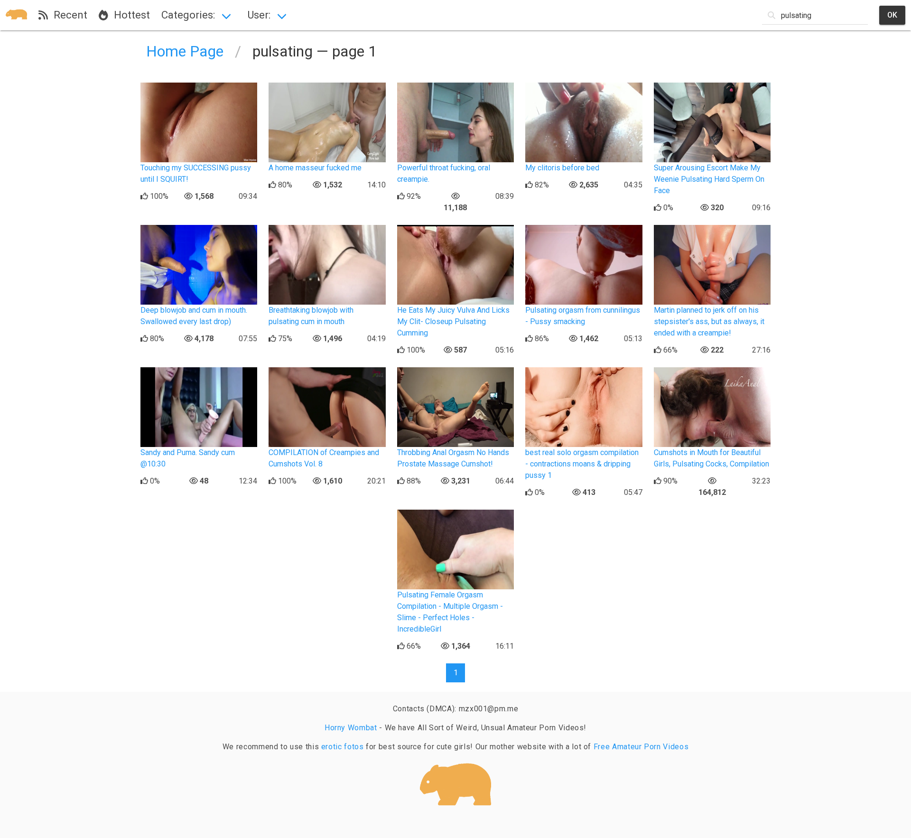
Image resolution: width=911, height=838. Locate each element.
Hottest (129, 15)
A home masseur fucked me (315, 167)
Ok (892, 14)
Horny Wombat (351, 727)
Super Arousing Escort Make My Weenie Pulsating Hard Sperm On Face (709, 179)
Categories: (188, 15)
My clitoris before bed (562, 167)
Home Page (184, 51)
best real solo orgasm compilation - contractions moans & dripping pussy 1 (582, 464)
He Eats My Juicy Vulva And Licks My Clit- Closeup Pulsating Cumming (453, 321)
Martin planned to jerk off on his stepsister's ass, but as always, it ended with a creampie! (709, 321)
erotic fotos (342, 746)
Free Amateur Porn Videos (641, 746)
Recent (67, 15)
